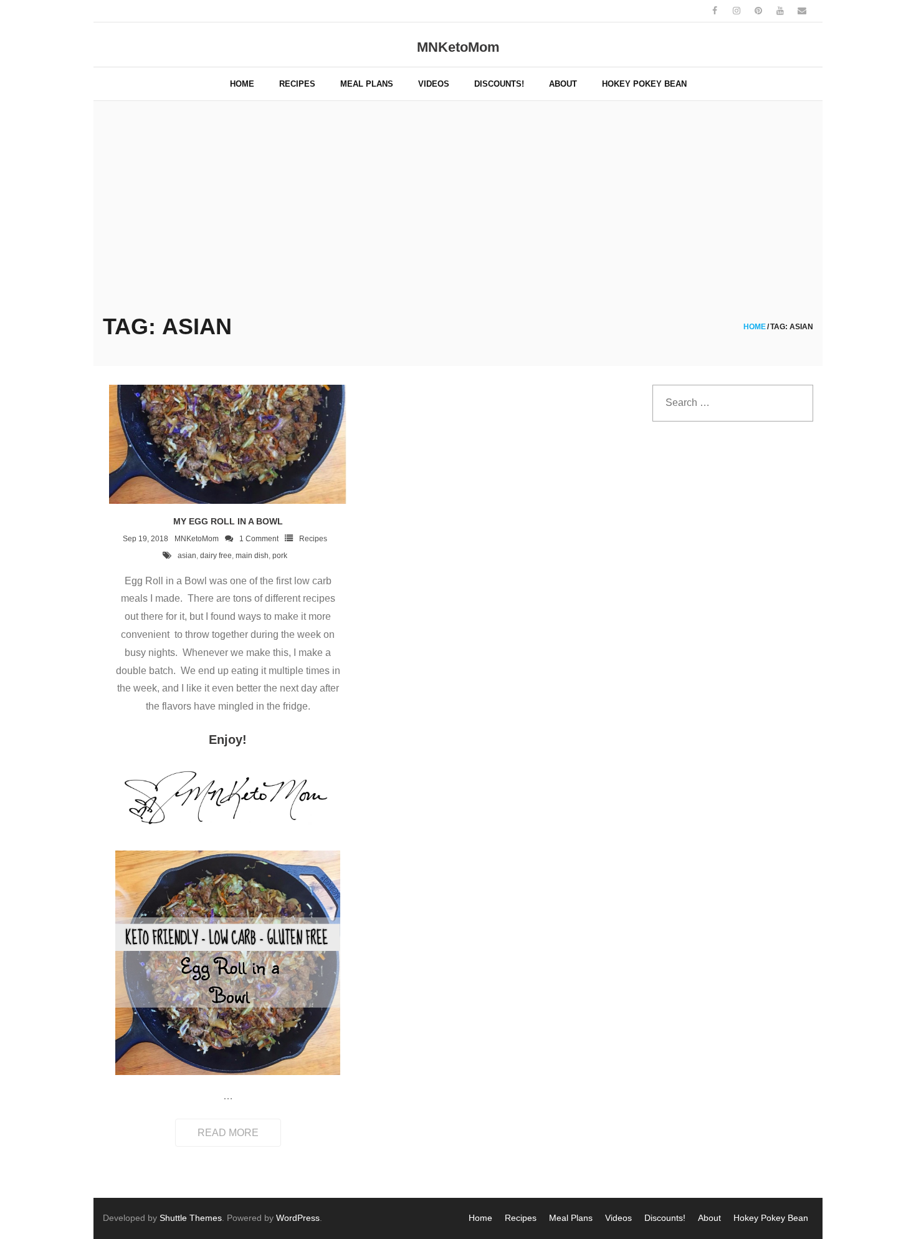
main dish (252, 555)
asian (187, 555)
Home (754, 326)
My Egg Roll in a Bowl (228, 521)
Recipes (313, 538)
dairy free (216, 555)
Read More (228, 1132)
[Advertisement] (458, 213)
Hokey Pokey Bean (770, 1218)
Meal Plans (571, 1218)
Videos (618, 1218)
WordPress (298, 1218)
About (709, 1218)
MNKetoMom (196, 538)
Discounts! (664, 1218)
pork (279, 555)
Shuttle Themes (191, 1218)
